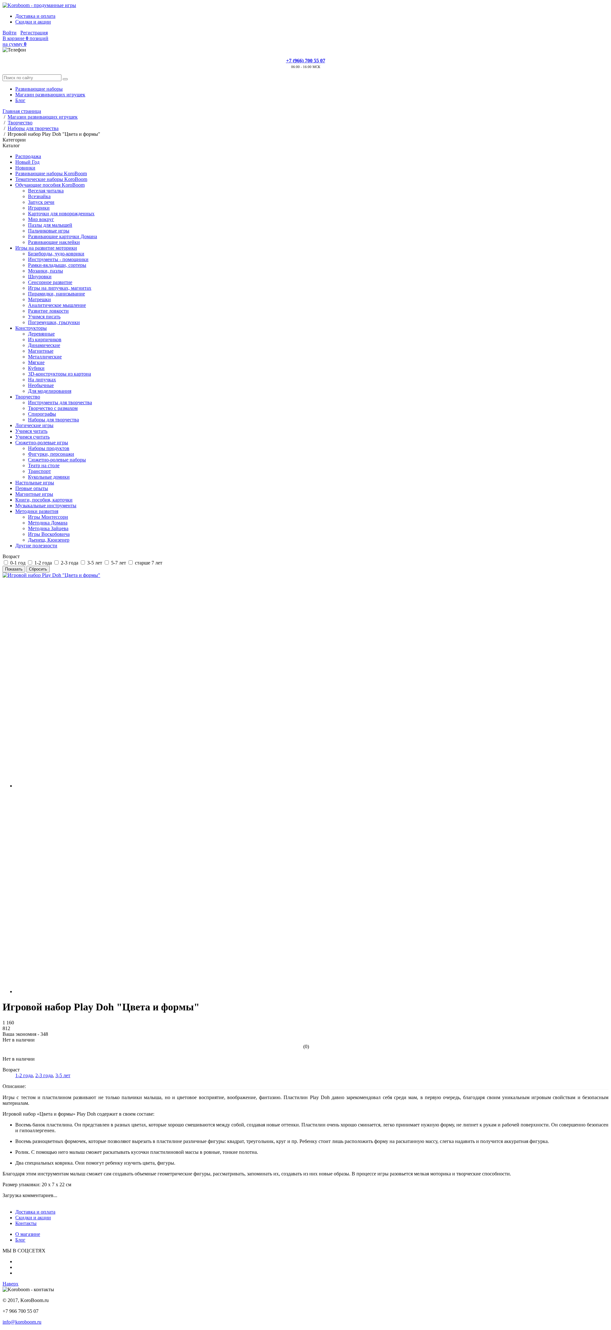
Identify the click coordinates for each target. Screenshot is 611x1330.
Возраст (11, 556)
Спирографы (42, 414)
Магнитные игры (34, 494)
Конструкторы (31, 328)
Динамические (44, 345)
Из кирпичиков (44, 339)
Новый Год (27, 162)
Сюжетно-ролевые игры (41, 442)
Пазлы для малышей (50, 225)
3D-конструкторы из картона (59, 374)
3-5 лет (62, 1075)
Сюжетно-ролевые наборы (57, 459)
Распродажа (28, 156)
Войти (10, 32)
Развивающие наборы (39, 89)
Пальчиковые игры (48, 230)
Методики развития (36, 511)
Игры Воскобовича (49, 534)
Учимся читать (31, 431)
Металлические (45, 356)
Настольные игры (34, 482)
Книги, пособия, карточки (44, 499)
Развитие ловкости (48, 311)
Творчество (27, 396)
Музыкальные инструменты (45, 505)
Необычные (41, 385)
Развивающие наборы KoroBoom (51, 173)
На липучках (42, 379)
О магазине (27, 1234)
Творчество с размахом (53, 408)
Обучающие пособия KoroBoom (50, 185)
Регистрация (34, 32)
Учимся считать (32, 437)
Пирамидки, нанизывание (56, 293)
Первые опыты (31, 488)
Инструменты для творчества (60, 402)
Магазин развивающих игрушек (50, 94)
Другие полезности (36, 545)
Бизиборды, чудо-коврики (56, 253)
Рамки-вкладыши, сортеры (57, 265)
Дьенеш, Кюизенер (48, 540)
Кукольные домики (49, 477)
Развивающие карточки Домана (62, 236)
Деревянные (41, 333)
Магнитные (40, 351)
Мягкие (36, 362)
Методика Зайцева (48, 528)
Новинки (25, 167)
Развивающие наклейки (54, 242)
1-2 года (24, 1075)
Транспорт (39, 471)
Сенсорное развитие (50, 282)
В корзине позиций (25, 41)
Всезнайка (39, 196)
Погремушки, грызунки (54, 322)
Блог (20, 100)
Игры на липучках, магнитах (59, 288)
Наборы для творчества (53, 419)
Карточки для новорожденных (61, 213)
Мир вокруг (41, 219)
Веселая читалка (46, 190)
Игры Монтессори (48, 517)
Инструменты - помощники (58, 259)
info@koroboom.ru (22, 1322)
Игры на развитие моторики (46, 248)
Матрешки (39, 299)
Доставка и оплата (35, 16)
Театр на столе (44, 465)
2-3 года (44, 1075)
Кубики (36, 368)
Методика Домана (47, 522)
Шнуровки (40, 276)
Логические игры (34, 425)
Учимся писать (44, 316)
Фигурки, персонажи (51, 454)
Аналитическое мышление (57, 305)
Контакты (26, 1223)
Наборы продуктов (48, 448)
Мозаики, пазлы (45, 271)
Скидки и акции (33, 21)
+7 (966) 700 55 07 (305, 60)
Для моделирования (49, 391)
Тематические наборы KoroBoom (51, 179)
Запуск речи (41, 202)
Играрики (39, 208)
